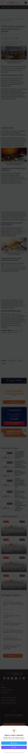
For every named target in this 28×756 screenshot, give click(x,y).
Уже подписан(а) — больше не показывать (14, 752)
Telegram (15, 743)
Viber (15, 747)
